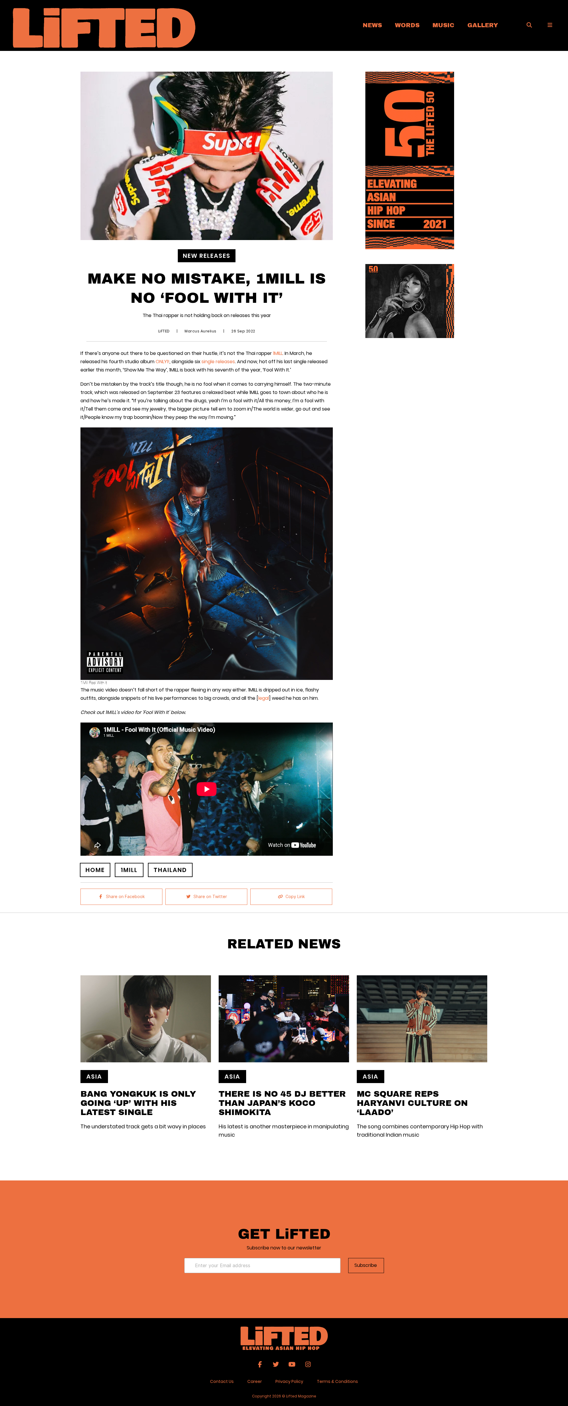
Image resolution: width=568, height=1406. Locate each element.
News (372, 25)
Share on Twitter (210, 896)
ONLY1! (163, 361)
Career (254, 1381)
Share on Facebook (125, 896)
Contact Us (222, 1381)
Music (443, 25)
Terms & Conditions (337, 1381)
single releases (218, 361)
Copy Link (295, 896)
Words (407, 25)
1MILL (278, 353)
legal (263, 698)
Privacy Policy (289, 1381)
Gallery (482, 25)
